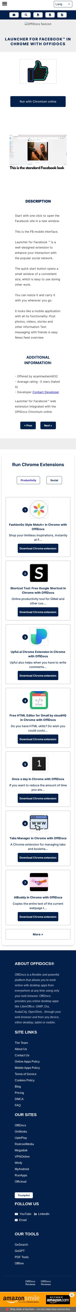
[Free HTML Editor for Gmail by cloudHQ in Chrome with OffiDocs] (40, 708)
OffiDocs (20, 1125)
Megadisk (21, 1150)
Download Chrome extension (38, 548)
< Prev (28, 425)
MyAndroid (22, 1169)
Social (54, 480)
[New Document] (38, 14)
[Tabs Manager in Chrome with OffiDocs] (40, 831)
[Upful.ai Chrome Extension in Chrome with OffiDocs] (40, 644)
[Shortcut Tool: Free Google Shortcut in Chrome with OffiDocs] (40, 581)
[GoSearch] (26, 14)
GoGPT (20, 1250)
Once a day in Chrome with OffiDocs (38, 779)
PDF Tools (22, 1257)
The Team (21, 1042)
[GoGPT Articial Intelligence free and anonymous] (14, 14)
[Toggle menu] (4, 4)
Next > (48, 425)
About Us (21, 1049)
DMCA (19, 1099)
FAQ (18, 1105)
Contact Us (22, 1055)
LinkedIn (43, 1214)
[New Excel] (50, 14)
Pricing (19, 1092)
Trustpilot (24, 1195)
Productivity (28, 480)
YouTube (25, 1214)
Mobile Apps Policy (27, 1067)
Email (23, 1220)
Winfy (18, 1162)
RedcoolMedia (24, 1144)
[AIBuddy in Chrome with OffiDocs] (40, 890)
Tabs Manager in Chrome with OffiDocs (38, 838)
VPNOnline (22, 1156)
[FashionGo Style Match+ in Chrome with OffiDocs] (40, 517)
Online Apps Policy (27, 1061)
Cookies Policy (24, 1080)
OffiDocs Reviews (30, 1283)
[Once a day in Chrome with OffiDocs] (40, 772)
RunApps (21, 1175)
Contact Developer (45, 392)
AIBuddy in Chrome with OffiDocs (38, 897)
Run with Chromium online (38, 101)
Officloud (20, 1181)
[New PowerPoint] (62, 14)
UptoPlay (21, 1137)
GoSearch (21, 1244)
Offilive (19, 1263)
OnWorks (21, 1131)
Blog (18, 1086)
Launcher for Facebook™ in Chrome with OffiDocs (38, 41)
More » (38, 934)
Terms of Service (26, 1074)
